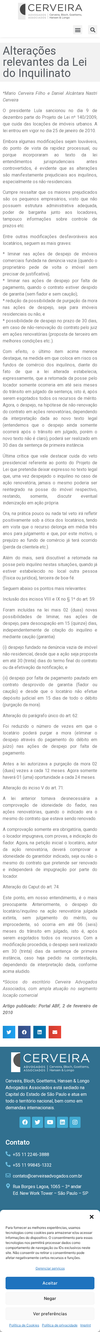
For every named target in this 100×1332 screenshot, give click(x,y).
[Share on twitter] (9, 1032)
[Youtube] (50, 1122)
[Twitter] (37, 1122)
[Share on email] (55, 1032)
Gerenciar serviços (50, 1268)
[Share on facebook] (24, 1032)
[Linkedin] (62, 1122)
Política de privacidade (60, 1325)
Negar (50, 1298)
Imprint (85, 1325)
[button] (91, 1217)
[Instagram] (75, 1122)
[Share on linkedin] (39, 1032)
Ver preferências (50, 1313)
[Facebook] (25, 1122)
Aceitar (50, 1283)
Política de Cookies (24, 1325)
